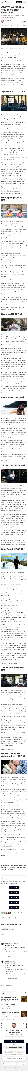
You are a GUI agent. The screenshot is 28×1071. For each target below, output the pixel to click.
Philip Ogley (8, 20)
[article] (14, 1002)
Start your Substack (10, 1064)
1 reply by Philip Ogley (11, 956)
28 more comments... (6, 985)
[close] (23, 1023)
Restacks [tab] (11, 929)
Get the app (22, 1064)
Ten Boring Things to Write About (10, 1013)
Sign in (24, 2)
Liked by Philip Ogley (10, 945)
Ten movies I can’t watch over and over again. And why (9, 1003)
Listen (24, 21)
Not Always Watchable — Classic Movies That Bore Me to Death (13, 868)
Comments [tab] (5, 929)
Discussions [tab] (13, 993)
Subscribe (19, 2)
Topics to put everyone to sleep (9, 1016)
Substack (6, 1067)
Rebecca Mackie (9, 943)
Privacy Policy (19, 1054)
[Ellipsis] (26, 943)
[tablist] (8, 929)
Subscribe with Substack (15, 1047)
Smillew (7, 961)
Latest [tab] (7, 993)
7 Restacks (20, 912)
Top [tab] (3, 993)
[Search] (25, 992)
